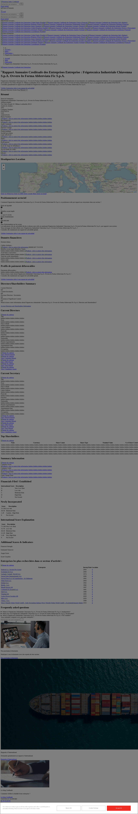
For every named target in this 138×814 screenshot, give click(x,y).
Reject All (69, 808)
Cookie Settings (93, 808)
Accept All (119, 808)
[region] (69, 808)
